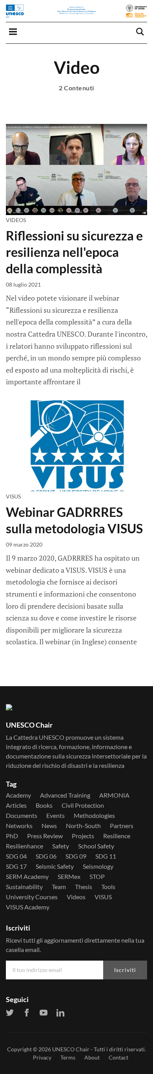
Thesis (83, 887)
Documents (21, 815)
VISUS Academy (27, 907)
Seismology (98, 866)
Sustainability (24, 887)
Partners (121, 826)
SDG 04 (16, 856)
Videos (16, 220)
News (49, 826)
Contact (118, 1057)
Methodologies (94, 815)
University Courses (32, 897)
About (92, 1057)
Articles (16, 805)
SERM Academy (27, 876)
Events (55, 815)
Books (44, 805)
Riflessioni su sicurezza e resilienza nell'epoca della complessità (74, 252)
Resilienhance (24, 846)
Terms (67, 1057)
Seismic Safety (55, 866)
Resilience (116, 836)
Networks (19, 826)
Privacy (42, 1057)
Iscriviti (125, 969)
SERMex (69, 876)
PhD (12, 836)
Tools (108, 887)
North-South (83, 826)
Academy (18, 795)
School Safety (96, 846)
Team (59, 887)
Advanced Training (65, 795)
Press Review (45, 836)
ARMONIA (114, 795)
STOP (97, 876)
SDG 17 (16, 866)
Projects (83, 836)
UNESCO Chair (70, 1049)
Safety (60, 846)
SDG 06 (46, 856)
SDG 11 (105, 856)
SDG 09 (76, 856)
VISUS (13, 496)
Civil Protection (83, 805)
